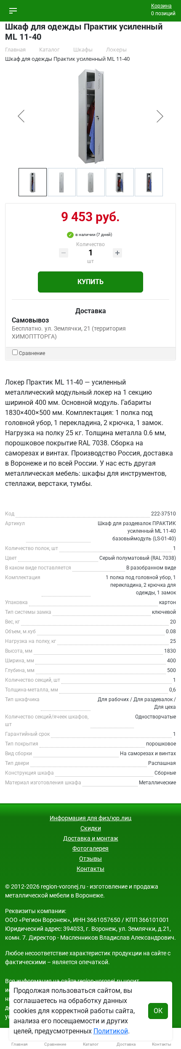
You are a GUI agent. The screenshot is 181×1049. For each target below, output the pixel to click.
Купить (90, 282)
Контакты (90, 868)
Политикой (110, 1031)
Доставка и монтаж (90, 838)
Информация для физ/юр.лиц (90, 818)
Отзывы (90, 858)
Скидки (90, 828)
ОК (158, 1011)
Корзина (161, 6)
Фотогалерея (90, 848)
